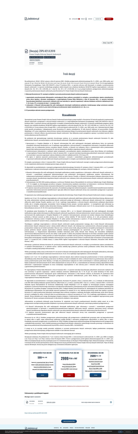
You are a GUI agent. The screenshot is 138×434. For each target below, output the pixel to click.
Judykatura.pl (32, 19)
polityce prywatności (102, 431)
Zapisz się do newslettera (69, 421)
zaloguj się (98, 19)
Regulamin (88, 427)
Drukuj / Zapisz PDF (107, 43)
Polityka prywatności (79, 427)
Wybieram (109, 19)
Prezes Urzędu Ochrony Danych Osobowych (45, 54)
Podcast (83, 19)
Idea (70, 18)
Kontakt (90, 18)
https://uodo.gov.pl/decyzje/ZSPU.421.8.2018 (36, 413)
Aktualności (75, 18)
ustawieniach (61, 431)
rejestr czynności (35, 60)
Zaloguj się (56, 427)
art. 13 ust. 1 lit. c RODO (36, 57)
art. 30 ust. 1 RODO (49, 57)
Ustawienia (128, 431)
